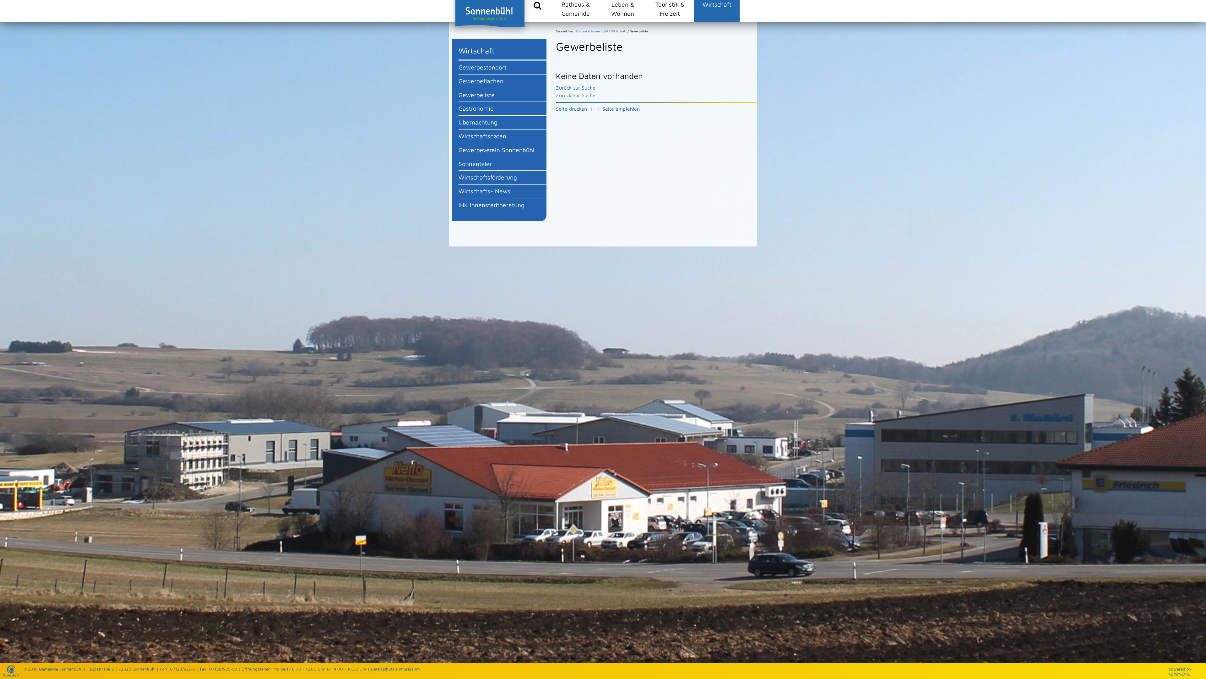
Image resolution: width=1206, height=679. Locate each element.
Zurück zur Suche (575, 88)
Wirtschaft (717, 4)
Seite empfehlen (621, 109)
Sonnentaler (475, 163)
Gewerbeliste (477, 94)
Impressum (409, 668)
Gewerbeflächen (481, 81)
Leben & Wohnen (622, 9)
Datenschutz (382, 668)
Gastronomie (476, 108)
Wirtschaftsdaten (482, 136)
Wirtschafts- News (484, 191)
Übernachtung (478, 122)
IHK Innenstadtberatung (491, 204)
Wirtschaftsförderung (488, 177)
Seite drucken (571, 109)
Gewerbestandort (483, 67)
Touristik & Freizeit (669, 9)
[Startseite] (11, 674)
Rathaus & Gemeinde (576, 9)
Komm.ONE (1179, 673)
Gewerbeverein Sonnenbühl (496, 149)
